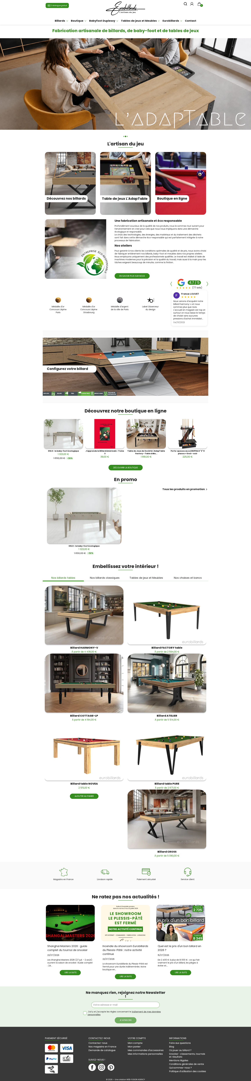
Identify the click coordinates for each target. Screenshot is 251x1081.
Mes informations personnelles (145, 1054)
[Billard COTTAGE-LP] (84, 683)
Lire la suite (70, 972)
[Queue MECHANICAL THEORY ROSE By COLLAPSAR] (104, 434)
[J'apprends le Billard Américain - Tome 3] (187, 434)
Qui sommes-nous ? (180, 1067)
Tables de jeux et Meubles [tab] (146, 578)
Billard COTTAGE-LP (84, 717)
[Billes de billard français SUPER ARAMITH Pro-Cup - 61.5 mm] (63, 434)
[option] (125, 85)
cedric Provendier (191, 294)
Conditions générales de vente (186, 1064)
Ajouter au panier (84, 796)
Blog (171, 1046)
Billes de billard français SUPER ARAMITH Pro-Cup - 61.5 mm (63, 454)
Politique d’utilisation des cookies (187, 1071)
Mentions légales (178, 1060)
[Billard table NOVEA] (84, 751)
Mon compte (135, 1043)
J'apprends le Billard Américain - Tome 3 (187, 454)
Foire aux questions (180, 1043)
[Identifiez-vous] (192, 4)
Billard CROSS (166, 853)
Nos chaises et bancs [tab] (188, 578)
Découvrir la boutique (125, 467)
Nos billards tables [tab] (63, 578)
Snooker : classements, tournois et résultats (187, 1055)
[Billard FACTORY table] (167, 615)
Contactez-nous (97, 1043)
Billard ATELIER (167, 717)
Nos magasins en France (102, 1046)
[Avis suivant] (207, 284)
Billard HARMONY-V (84, 649)
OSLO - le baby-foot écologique (146, 453)
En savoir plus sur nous (132, 275)
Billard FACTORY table (167, 649)
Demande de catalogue (101, 1050)
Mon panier (134, 1046)
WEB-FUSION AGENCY (136, 1079)
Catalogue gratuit (58, 5)
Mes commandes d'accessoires (146, 1050)
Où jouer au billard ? (180, 1050)
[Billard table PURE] (167, 751)
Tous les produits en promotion (185, 489)
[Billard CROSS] (167, 819)
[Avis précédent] (171, 284)
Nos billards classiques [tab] (105, 578)
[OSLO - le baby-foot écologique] (146, 434)
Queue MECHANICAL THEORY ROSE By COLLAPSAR (105, 454)
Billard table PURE (167, 785)
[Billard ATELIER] (167, 683)
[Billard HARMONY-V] (84, 615)
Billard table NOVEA (84, 785)
